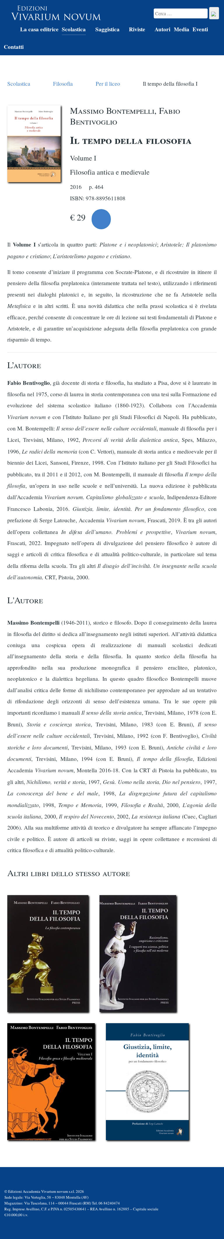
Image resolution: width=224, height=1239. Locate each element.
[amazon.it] (101, 219)
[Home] (10, 30)
